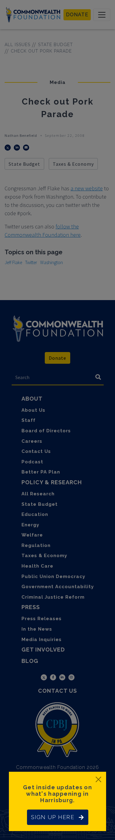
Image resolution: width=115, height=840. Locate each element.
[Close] (98, 779)
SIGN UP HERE (52, 817)
